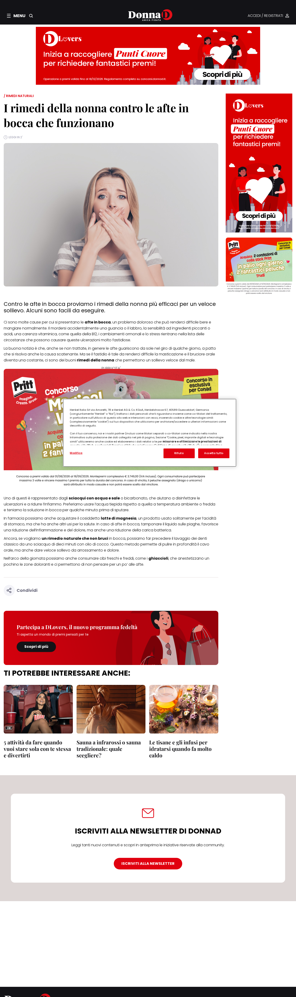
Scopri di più (36, 646)
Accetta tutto (213, 453)
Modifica (76, 453)
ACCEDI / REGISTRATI (265, 15)
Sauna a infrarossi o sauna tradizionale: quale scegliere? (109, 749)
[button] (16, 16)
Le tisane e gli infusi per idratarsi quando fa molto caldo (180, 749)
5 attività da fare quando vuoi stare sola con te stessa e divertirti (37, 749)
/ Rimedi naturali (19, 96)
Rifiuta (179, 453)
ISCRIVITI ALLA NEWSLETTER (148, 863)
